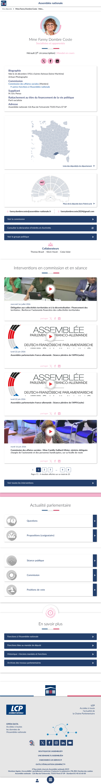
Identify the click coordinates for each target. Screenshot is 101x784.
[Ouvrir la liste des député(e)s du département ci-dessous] (50, 142)
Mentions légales (14, 771)
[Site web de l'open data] (50, 728)
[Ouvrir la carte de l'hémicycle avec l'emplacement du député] (50, 190)
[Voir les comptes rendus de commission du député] (50, 575)
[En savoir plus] (50, 535)
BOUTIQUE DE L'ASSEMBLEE (50, 751)
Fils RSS (74, 771)
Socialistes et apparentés (50, 43)
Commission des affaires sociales (23, 84)
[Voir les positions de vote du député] (50, 590)
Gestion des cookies (85, 771)
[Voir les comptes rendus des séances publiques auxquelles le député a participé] (50, 560)
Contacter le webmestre (61, 771)
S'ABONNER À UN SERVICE (49, 760)
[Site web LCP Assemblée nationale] (50, 709)
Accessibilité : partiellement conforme (36, 771)
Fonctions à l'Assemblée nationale (50, 637)
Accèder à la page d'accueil (3, 3)
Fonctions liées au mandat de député (50, 645)
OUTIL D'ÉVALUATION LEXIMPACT (50, 764)
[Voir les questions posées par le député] (50, 521)
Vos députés (7, 9)
